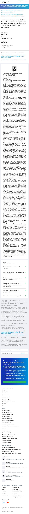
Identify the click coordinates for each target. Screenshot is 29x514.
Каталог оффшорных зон (7, 436)
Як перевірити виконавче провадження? (11, 449)
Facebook (4, 487)
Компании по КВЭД (6, 432)
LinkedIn (4, 489)
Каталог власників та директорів (9, 438)
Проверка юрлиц (6, 410)
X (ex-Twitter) (5, 495)
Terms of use (15, 489)
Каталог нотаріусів (6, 442)
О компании (4, 392)
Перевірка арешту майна (8, 451)
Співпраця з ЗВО (6, 397)
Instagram (4, 493)
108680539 (23, 353)
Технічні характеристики (17, 495)
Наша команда (5, 394)
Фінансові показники (7, 418)
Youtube (4, 491)
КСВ (3, 405)
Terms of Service (15, 487)
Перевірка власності (7, 416)
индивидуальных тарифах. (20, 6)
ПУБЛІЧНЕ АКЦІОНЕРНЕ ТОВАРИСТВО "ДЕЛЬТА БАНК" (14, 59)
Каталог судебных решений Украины (14, 10)
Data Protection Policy (17, 491)
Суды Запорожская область (7, 12)
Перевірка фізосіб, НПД (7, 412)
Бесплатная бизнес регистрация (14, 382)
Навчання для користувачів (8, 401)
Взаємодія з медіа (6, 395)
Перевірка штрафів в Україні (8, 447)
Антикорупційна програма (18, 496)
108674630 (18, 349)
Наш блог (4, 403)
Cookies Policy (15, 493)
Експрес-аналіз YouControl (8, 424)
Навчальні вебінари (6, 399)
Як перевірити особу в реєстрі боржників (11, 453)
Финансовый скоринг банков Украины (10, 426)
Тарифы (4, 390)
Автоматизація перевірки (8, 420)
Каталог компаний (6, 430)
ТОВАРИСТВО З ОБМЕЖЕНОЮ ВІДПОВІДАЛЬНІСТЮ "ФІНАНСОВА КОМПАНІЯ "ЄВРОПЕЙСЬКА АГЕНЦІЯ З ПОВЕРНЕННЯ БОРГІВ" (13, 56)
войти (21, 1)
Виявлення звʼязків (6, 422)
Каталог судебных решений (8, 434)
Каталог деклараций (7, 440)
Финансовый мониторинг (8, 414)
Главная (3, 10)
